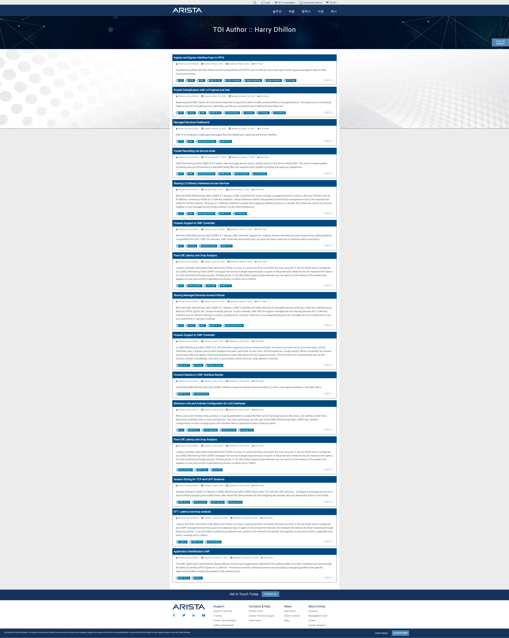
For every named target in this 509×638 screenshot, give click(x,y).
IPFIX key (291, 80)
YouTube (203, 615)
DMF (202, 80)
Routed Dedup (232, 113)
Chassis (192, 246)
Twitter (183, 615)
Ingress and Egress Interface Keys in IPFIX (199, 57)
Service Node (260, 174)
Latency (182, 542)
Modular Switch (209, 246)
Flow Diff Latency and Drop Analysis (195, 255)
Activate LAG (247, 430)
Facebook (173, 615)
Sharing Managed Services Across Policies (199, 295)
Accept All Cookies (400, 633)
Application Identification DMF (192, 551)
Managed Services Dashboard (191, 122)
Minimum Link (229, 430)
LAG (181, 430)
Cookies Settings (381, 633)
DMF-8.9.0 (215, 113)
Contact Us (271, 594)
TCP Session (200, 502)
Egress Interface (274, 80)
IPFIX (191, 80)
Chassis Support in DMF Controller (194, 223)
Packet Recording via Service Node (194, 151)
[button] (255, 3)
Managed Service (206, 174)
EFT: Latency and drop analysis (192, 511)
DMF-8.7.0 (224, 214)
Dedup (191, 113)
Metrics (198, 578)
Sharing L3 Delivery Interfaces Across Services (201, 183)
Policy (191, 325)
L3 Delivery (240, 214)
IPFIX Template (233, 80)
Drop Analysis (195, 286)
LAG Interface (210, 430)
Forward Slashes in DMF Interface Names (198, 375)
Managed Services (207, 141)
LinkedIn (193, 615)
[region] (254, 633)
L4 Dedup (249, 113)
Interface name (201, 394)
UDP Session (217, 502)
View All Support (500, 42)
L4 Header (263, 113)
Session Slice (235, 502)
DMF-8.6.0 (183, 365)
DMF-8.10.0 (215, 80)
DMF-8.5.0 (197, 542)
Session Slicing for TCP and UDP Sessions (199, 479)
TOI (180, 80)
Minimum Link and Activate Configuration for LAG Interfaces (209, 403)
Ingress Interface (253, 80)
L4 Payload (279, 113)
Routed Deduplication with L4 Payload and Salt (202, 90)
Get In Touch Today (244, 594)
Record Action (242, 174)
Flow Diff (211, 286)
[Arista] (187, 10)
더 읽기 (328, 80)
